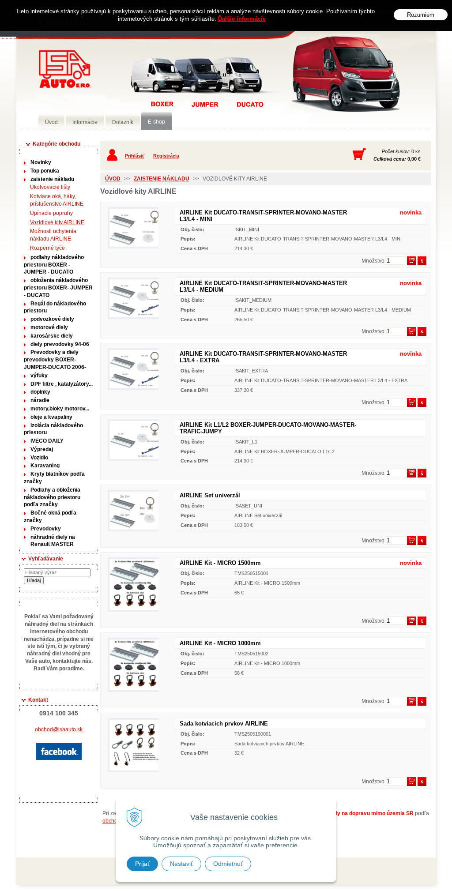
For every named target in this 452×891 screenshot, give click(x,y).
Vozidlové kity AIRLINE (57, 222)
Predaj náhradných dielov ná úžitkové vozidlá (64, 69)
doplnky (40, 392)
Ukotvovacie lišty (50, 187)
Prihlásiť (134, 155)
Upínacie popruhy (51, 213)
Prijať (142, 863)
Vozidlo (39, 458)
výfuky (39, 375)
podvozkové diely (52, 319)
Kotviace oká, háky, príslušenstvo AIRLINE (56, 200)
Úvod (113, 179)
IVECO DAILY (47, 441)
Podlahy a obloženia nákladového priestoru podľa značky (52, 497)
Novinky (40, 162)
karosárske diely (51, 336)
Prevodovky (45, 529)
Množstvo (373, 261)
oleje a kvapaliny (51, 417)
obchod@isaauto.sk (59, 729)
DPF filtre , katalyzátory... (61, 384)
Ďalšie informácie (242, 18)
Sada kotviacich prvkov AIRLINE (224, 723)
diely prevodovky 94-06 (59, 344)
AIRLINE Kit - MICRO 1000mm (220, 643)
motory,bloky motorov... (59, 409)
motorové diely (49, 327)
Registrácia (166, 155)
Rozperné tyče (47, 248)
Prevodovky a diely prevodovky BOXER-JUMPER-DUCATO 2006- (55, 359)
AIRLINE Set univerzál (210, 495)
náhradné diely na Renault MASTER (52, 541)
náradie (39, 400)
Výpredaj (41, 449)
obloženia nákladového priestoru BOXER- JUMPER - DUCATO (58, 287)
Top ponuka (44, 171)
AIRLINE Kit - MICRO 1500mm (220, 563)
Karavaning (45, 465)
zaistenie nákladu (52, 179)
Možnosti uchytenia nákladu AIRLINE (53, 235)
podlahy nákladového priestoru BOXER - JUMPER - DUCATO (54, 264)
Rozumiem (420, 14)
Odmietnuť (228, 863)
